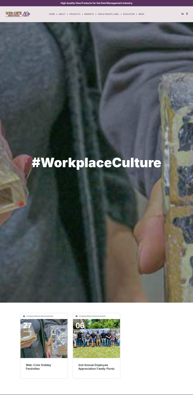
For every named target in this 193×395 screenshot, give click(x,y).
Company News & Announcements (40, 316)
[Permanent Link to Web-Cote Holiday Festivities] (43, 338)
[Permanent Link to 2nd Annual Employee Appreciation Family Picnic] (96, 338)
